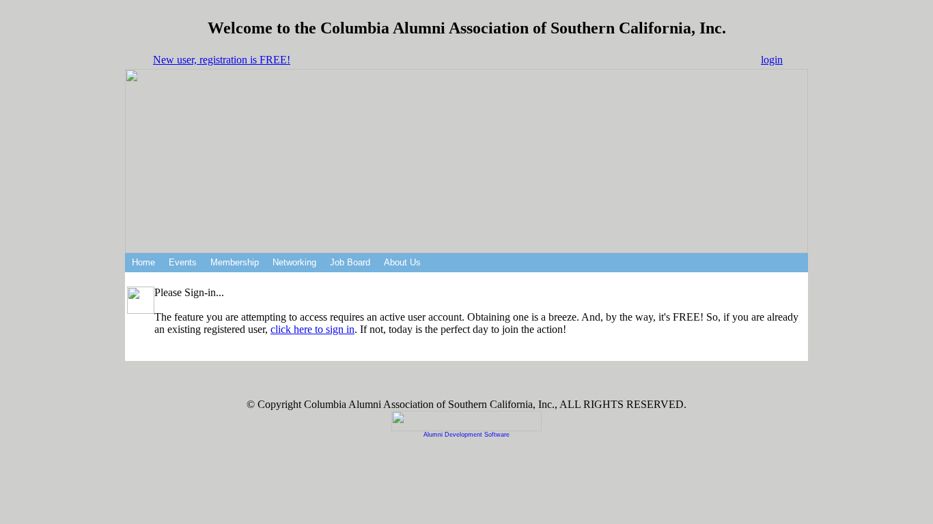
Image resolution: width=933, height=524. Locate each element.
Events (183, 262)
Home (143, 262)
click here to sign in (312, 329)
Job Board (350, 262)
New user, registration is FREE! (221, 60)
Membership (234, 262)
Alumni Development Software (466, 434)
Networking (294, 262)
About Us (402, 262)
